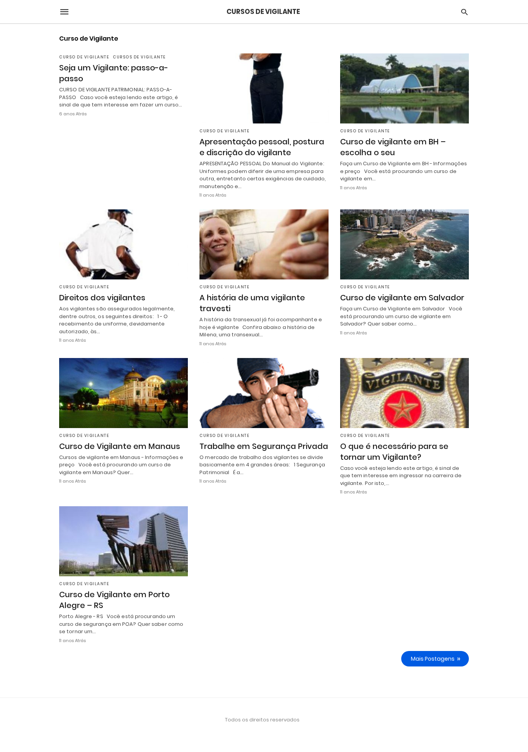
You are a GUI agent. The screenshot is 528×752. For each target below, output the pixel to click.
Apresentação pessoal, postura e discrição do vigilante (261, 147)
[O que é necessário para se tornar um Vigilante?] (404, 393)
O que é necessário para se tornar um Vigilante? (394, 452)
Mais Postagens (433, 659)
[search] (464, 11)
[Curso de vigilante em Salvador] (404, 244)
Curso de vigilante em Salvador (402, 297)
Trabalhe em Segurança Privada (263, 446)
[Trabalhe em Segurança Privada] (263, 393)
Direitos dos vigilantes (102, 297)
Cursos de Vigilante (139, 57)
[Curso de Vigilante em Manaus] (123, 393)
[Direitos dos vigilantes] (123, 244)
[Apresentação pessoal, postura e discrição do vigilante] (263, 88)
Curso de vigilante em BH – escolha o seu (393, 147)
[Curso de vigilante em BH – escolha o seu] (404, 88)
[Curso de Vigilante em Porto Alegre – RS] (123, 541)
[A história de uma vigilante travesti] (263, 244)
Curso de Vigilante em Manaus (119, 446)
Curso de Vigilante (84, 57)
